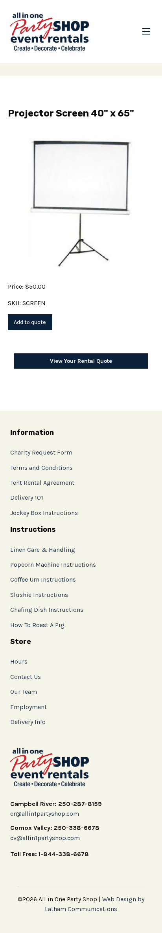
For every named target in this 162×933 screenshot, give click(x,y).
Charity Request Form (41, 452)
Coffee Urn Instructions (43, 579)
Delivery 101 (26, 497)
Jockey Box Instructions (44, 513)
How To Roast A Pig (37, 625)
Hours (19, 661)
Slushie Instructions (39, 594)
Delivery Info (28, 722)
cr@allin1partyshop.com (44, 813)
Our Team (23, 691)
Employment (28, 707)
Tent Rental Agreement (42, 482)
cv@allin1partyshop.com (45, 838)
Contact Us (25, 676)
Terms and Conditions (41, 467)
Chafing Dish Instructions (46, 609)
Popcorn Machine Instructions (53, 564)
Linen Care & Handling (42, 549)
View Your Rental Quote (81, 361)
